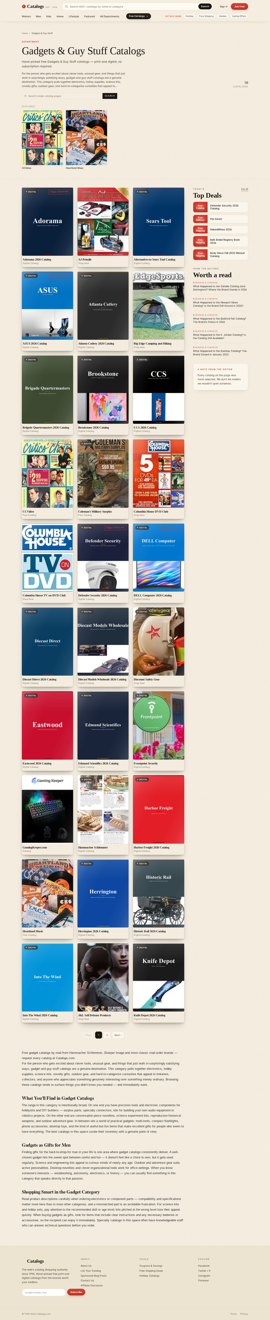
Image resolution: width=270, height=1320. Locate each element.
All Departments (109, 16)
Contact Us (87, 1280)
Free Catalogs (137, 16)
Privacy (244, 1313)
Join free (239, 6)
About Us (86, 1265)
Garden (223, 16)
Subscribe (76, 1292)
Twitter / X (204, 1270)
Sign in (224, 6)
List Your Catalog (91, 1270)
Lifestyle (74, 16)
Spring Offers (239, 16)
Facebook (204, 1265)
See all (244, 189)
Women (26, 16)
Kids (48, 16)
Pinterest (203, 1280)
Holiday (190, 16)
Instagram (204, 1275)
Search (205, 6)
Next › (118, 1035)
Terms (233, 1313)
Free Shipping (206, 16)
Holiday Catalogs (149, 1275)
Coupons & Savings (150, 1265)
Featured (89, 16)
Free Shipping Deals (151, 1270)
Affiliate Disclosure (92, 1285)
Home (60, 16)
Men (38, 16)
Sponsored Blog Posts (94, 1275)
